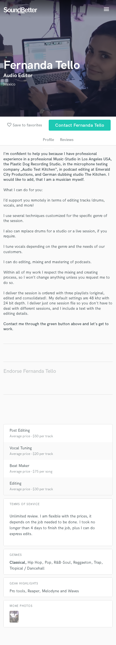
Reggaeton (82, 562)
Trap (97, 562)
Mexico (9, 84)
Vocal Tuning (21, 448)
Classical (17, 562)
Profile (48, 139)
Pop (48, 562)
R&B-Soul (62, 562)
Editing (15, 483)
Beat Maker (19, 465)
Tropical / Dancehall (27, 568)
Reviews (66, 139)
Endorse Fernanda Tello (29, 371)
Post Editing (20, 430)
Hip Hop (35, 562)
